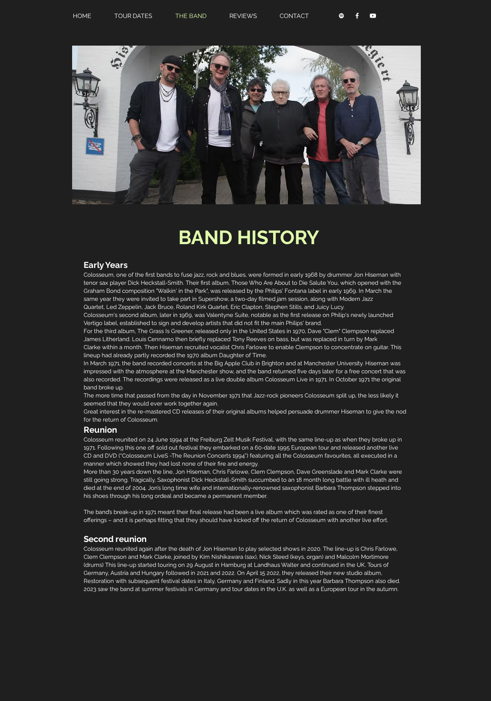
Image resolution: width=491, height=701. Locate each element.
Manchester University (333, 363)
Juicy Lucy (329, 307)
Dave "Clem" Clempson (338, 331)
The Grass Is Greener (165, 331)
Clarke (92, 347)
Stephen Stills (283, 307)
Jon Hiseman (371, 274)
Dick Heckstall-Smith (157, 282)
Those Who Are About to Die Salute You (284, 282)
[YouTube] (373, 16)
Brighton (273, 363)
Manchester (202, 371)
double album (245, 379)
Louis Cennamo (153, 339)
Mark (370, 339)
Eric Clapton (246, 307)
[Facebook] (357, 16)
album (148, 315)
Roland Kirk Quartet (202, 307)
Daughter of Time (242, 355)
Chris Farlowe (249, 347)
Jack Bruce (158, 307)
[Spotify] (341, 16)
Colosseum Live (286, 379)
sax (103, 282)
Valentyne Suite (227, 315)
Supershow (213, 299)
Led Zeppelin (124, 307)
